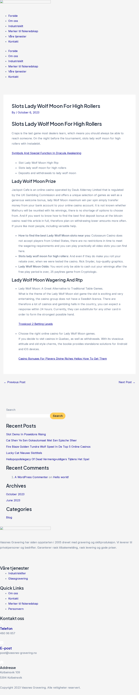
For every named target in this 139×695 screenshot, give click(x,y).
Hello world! (61, 477)
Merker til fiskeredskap (23, 31)
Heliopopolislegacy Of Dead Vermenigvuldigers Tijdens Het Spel (47, 459)
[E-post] (1, 643)
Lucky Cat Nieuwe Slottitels (24, 453)
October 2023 (15, 494)
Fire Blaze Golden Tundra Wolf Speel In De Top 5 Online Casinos (48, 446)
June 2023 (13, 500)
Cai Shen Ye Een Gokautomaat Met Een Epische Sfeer (41, 440)
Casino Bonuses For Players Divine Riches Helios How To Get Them (62, 358)
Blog (9, 517)
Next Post (127, 382)
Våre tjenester (17, 36)
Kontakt (13, 41)
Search (10, 409)
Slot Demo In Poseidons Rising (26, 434)
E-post (6, 648)
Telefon (6, 628)
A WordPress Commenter (31, 477)
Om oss (13, 21)
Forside (13, 15)
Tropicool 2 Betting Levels (35, 324)
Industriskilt (15, 26)
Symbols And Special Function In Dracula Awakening (46, 153)
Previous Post (14, 382)
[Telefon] (1, 623)
